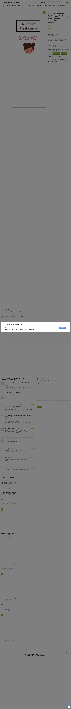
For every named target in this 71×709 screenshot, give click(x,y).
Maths (9, 610)
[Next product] (69, 11)
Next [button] (3, 17)
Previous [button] (4, 11)
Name (38, 399)
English (11, 495)
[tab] (27, 305)
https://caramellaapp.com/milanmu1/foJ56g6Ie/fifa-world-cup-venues (17, 423)
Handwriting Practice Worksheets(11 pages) (9, 598)
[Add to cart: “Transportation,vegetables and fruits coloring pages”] (17, 512)
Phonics (4, 495)
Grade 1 (8, 599)
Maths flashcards (63, 59)
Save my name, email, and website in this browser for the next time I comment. (51, 403)
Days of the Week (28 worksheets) (9, 639)
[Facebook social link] (51, 61)
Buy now (64, 53)
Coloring (14, 503)
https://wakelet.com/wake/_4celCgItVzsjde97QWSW (14, 435)
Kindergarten (6, 503)
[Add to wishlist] (17, 482)
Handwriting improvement (9, 600)
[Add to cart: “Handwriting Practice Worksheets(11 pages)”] (17, 576)
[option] (6, 13)
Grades (58, 59)
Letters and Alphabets (13, 494)
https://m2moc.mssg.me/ (9, 410)
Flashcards (54, 59)
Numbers (11, 484)
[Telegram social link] (57, 61)
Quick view (17, 486)
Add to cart (56, 53)
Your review (39, 386)
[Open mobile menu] (3, 7)
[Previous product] (67, 11)
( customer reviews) (56, 25)
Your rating (39, 382)
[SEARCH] (60, 2)
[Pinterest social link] (54, 61)
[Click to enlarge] (14, 299)
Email (55, 399)
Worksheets (8, 495)
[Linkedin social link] (55, 61)
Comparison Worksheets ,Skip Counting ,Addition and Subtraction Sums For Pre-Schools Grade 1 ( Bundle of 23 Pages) (9, 606)
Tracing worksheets (9, 487)
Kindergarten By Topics (6, 484)
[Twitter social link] (52, 61)
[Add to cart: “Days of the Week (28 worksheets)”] (17, 617)
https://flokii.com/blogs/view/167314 (11, 452)
